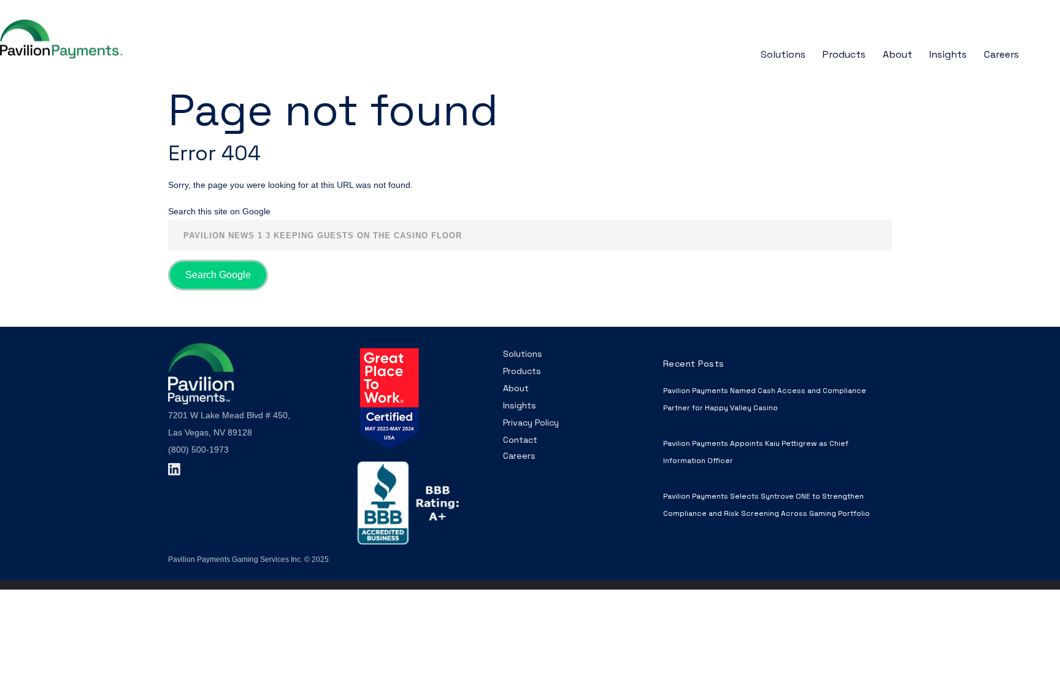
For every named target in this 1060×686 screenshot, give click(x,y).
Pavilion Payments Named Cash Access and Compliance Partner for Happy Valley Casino (764, 399)
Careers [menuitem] (1001, 54)
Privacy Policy (531, 422)
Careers (519, 455)
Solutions (522, 353)
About (516, 388)
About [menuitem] (897, 54)
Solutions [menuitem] (783, 54)
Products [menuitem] (844, 54)
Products (522, 370)
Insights (519, 405)
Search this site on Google (219, 211)
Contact (520, 439)
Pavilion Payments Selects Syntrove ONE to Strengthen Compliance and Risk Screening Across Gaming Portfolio (766, 504)
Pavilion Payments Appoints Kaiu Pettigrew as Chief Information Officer (755, 452)
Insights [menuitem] (948, 54)
